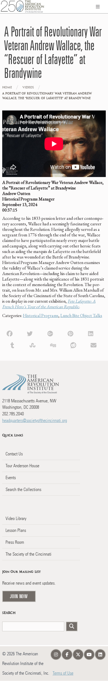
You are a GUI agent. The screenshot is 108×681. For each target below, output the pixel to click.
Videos (28, 87)
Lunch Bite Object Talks (81, 315)
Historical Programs (40, 315)
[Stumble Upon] (32, 345)
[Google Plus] (50, 333)
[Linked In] (90, 333)
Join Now (19, 596)
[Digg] (52, 345)
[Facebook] (9, 333)
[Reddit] (73, 345)
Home (7, 87)
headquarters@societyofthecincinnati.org (34, 420)
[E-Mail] (93, 345)
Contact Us (14, 453)
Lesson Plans (16, 530)
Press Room (15, 542)
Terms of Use (63, 673)
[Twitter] (29, 333)
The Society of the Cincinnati (29, 554)
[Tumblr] (12, 345)
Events (11, 477)
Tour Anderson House (22, 465)
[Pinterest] (70, 333)
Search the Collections (23, 489)
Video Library (16, 518)
